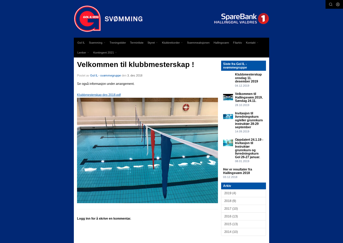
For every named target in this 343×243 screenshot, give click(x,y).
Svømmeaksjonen (198, 42)
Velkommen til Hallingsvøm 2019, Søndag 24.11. (249, 97)
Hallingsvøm (221, 42)
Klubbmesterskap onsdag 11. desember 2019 (248, 78)
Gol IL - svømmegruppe (105, 75)
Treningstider (118, 42)
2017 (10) (231, 208)
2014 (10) (231, 231)
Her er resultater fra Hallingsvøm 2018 (237, 171)
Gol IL (81, 42)
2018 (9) (230, 201)
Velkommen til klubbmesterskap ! (135, 64)
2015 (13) (231, 224)
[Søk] (330, 4)
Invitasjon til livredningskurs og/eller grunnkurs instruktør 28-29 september (249, 120)
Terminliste (137, 42)
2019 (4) (230, 193)
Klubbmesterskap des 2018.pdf (99, 95)
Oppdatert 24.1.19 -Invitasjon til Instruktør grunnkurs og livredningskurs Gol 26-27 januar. (249, 148)
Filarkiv (237, 42)
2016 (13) (231, 216)
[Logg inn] (337, 4)
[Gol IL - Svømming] (171, 19)
